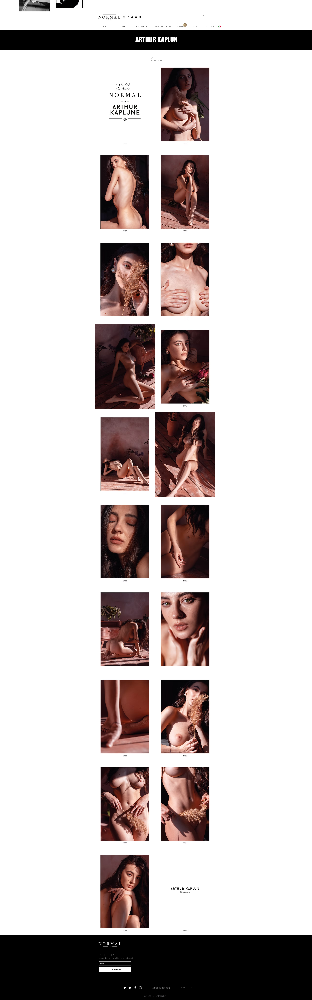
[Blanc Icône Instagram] (140, 988)
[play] (209, 932)
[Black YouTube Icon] (136, 17)
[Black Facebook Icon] (128, 17)
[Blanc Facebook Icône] (135, 988)
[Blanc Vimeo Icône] (125, 988)
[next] (210, 499)
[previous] (100, 499)
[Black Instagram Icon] (124, 17)
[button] (205, 16)
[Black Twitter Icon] (132, 17)
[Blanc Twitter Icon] (130, 988)
